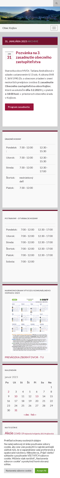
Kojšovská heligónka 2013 (34, 434)
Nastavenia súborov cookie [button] (18, 470)
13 (36, 396)
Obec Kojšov (9, 27)
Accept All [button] (41, 470)
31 (15, 410)
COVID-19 (19, 433)
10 (15, 396)
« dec (26, 414)
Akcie (9, 433)
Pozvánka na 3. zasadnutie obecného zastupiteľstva (34, 57)
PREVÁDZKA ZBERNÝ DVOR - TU (24, 357)
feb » (33, 414)
